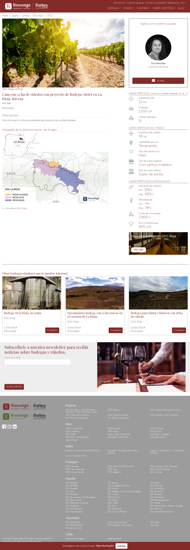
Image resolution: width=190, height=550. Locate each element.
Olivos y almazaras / (157, 3)
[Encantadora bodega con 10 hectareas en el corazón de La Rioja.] (95, 293)
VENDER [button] (128, 8)
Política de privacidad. (32, 541)
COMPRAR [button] (143, 8)
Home (5, 16)
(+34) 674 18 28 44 (158, 67)
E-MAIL (161, 81)
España (15, 16)
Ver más (138, 250)
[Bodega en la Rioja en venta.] (31, 293)
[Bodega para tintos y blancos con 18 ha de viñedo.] (158, 293)
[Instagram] (9, 428)
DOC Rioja (38, 16)
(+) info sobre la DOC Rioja (14, 208)
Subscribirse (14, 387)
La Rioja (25, 16)
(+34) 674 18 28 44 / (136, 3)
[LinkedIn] (15, 428)
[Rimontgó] (27, 6)
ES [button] (183, 3)
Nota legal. (17, 541)
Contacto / (120, 3)
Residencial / (175, 3)
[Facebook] (4, 428)
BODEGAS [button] (113, 8)
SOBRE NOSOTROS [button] (163, 8)
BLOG (181, 8)
